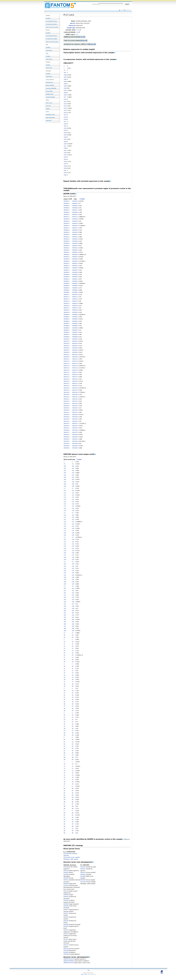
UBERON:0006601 (68, 961)
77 (64, 779)
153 (65, 595)
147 (65, 579)
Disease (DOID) (50, 85)
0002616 (66, 926)
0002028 (66, 952)
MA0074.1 (67, 303)
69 (64, 759)
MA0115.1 (67, 368)
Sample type (71, 27)
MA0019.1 (67, 221)
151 (65, 590)
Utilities (48, 108)
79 (64, 784)
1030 (65, 148)
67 (64, 755)
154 (65, 597)
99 (64, 833)
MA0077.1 (67, 308)
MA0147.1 (67, 412)
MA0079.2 (67, 312)
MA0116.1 (67, 370)
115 (65, 501)
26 (64, 655)
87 (64, 804)
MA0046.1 (67, 254)
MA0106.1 (67, 352)
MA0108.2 (67, 356)
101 (65, 97)
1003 (65, 81)
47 (64, 706)
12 (64, 512)
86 (64, 801)
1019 (65, 119)
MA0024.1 (67, 223)
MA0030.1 (67, 234)
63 (64, 746)
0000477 (66, 913)
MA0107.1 (67, 354)
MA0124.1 (67, 379)
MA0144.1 (67, 405)
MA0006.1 (67, 207)
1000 (65, 75)
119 (65, 510)
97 (64, 828)
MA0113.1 (67, 363)
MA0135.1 (67, 385)
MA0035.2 (67, 239)
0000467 (66, 917)
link (77, 32)
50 (64, 715)
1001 (65, 77)
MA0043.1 (67, 252)
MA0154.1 (67, 425)
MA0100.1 (67, 339)
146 (65, 577)
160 (65, 610)
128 (65, 533)
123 (65, 521)
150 (65, 588)
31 (64, 668)
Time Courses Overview (52, 27)
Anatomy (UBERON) (51, 88)
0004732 (66, 933)
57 (64, 730)
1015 (65, 110)
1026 (65, 137)
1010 (65, 99)
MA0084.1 (67, 321)
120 (65, 515)
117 (65, 506)
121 (65, 517)
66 (64, 753)
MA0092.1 (67, 332)
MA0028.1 (67, 230)
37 (64, 681)
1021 (65, 126)
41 (64, 693)
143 (65, 570)
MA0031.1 (67, 236)
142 (65, 568)
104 (65, 170)
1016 (65, 112)
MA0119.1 (67, 374)
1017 (65, 115)
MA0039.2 (67, 243)
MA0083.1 (67, 319)
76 (64, 777)
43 (64, 697)
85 (64, 799)
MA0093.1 (67, 334)
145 (65, 575)
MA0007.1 (67, 210)
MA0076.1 (67, 305)
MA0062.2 (67, 281)
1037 (65, 163)
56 (64, 728)
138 (65, 557)
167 (65, 626)
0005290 (66, 954)
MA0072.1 (67, 299)
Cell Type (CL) (49, 82)
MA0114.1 (67, 365)
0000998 (82, 876)
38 (64, 684)
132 (65, 544)
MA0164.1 (67, 443)
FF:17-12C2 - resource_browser (59, 4)
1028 (65, 141)
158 (65, 606)
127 (65, 530)
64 (64, 748)
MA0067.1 (67, 288)
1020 (65, 123)
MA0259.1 (67, 448)
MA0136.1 (67, 388)
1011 (65, 101)
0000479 (66, 878)
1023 (65, 130)
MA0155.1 (67, 428)
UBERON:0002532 (68, 959)
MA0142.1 (67, 401)
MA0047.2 (67, 256)
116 (65, 504)
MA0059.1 (67, 274)
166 (65, 624)
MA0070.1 (67, 294)
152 (65, 593)
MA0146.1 (67, 410)
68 (64, 757)
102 (65, 121)
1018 (65, 117)
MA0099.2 (67, 336)
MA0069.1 (67, 292)
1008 (65, 92)
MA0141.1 (67, 399)
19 (64, 637)
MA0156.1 (67, 430)
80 (64, 788)
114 (65, 499)
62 (64, 744)
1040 (65, 172)
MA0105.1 (67, 350)
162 (65, 615)
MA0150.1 (67, 419)
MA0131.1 (67, 383)
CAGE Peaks (49, 50)
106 (65, 479)
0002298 (66, 950)
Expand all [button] (48, 120)
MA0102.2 (67, 343)
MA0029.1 (67, 232)
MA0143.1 (67, 403)
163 (65, 617)
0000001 (82, 874)
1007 (65, 90)
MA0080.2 (67, 314)
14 (64, 561)
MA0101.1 (67, 341)
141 (65, 566)
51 (64, 717)
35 (64, 677)
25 (64, 653)
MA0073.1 (67, 301)
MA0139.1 (67, 394)
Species (72, 23)
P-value (82, 199)
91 (64, 815)
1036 (65, 161)
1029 (65, 143)
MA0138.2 (67, 392)
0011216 (66, 891)
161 (65, 612)
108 (65, 484)
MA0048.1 (67, 259)
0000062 (66, 894)
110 (65, 490)
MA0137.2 (67, 390)
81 (64, 790)
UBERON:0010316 (68, 962)
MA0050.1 (67, 261)
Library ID (72, 25)
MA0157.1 (67, 432)
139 (65, 559)
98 (64, 830)
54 (64, 724)
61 (64, 741)
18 (64, 635)
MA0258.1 (67, 445)
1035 (65, 159)
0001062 (66, 920)
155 (65, 599)
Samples (48, 18)
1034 (65, 157)
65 (64, 750)
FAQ (88, 970)
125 (65, 526)
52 (64, 719)
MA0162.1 (67, 439)
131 (65, 541)
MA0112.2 (67, 361)
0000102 (82, 867)
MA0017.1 (67, 216)
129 (65, 535)
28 (64, 659)
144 (65, 572)
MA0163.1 (67, 441)
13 (64, 537)
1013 (65, 106)
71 (64, 766)
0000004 (82, 880)
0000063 (66, 904)
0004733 (66, 930)
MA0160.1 (67, 437)
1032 (65, 152)
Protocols (48, 105)
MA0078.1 (67, 310)
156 (65, 601)
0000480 (66, 924)
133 (65, 546)
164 (65, 619)
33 (64, 672)
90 (64, 813)
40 (64, 690)
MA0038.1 (67, 241)
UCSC (77, 30)
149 (65, 584)
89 (64, 808)
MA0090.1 (67, 328)
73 (64, 770)
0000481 (66, 906)
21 (64, 644)
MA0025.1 (67, 225)
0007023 (66, 870)
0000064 (66, 883)
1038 (65, 166)
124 (65, 524)
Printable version (50, 114)
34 (64, 675)
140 (65, 564)
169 (65, 630)
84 (64, 797)
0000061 (66, 896)
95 (64, 824)
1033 (65, 155)
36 (64, 679)
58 (64, 733)
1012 (65, 103)
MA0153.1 (67, 423)
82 (64, 793)
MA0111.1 (67, 359)
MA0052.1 (67, 265)
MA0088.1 (67, 325)
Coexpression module (51, 24)
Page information (50, 117)
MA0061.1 (67, 279)
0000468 (66, 867)
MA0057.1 (67, 270)
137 (65, 555)
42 (64, 695)
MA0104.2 (67, 348)
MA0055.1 (67, 268)
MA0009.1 (67, 212)
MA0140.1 (67, 396)
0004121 (66, 880)
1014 (65, 108)
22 (64, 646)
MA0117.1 (67, 372)
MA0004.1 (67, 205)
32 (64, 670)
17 (64, 633)
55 (64, 726)
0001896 (66, 874)
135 (65, 550)
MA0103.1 (67, 345)
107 (65, 481)
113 (65, 497)
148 (65, 581)
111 (65, 492)
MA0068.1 (67, 290)
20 (64, 641)
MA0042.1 (67, 250)
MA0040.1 (67, 245)
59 (64, 735)
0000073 (66, 909)
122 (65, 519)
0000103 (82, 872)
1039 (65, 168)
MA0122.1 (67, 376)
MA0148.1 (67, 414)
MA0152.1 (67, 421)
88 (64, 806)
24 (64, 650)
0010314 (66, 885)
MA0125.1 (67, 381)
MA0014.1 (67, 214)
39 (64, 686)
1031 (65, 150)
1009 (65, 95)
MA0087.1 (67, 323)
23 (64, 648)
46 (64, 704)
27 (64, 657)
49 (64, 710)
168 (65, 628)
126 (65, 528)
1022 (65, 128)
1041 (65, 175)
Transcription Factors (51, 21)
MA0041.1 (67, 248)
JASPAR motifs (49, 94)
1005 (65, 86)
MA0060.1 (67, 276)
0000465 (66, 900)
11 (64, 488)
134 (65, 548)
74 (64, 773)
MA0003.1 (67, 203)
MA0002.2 (67, 201)
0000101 (82, 868)
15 (64, 586)
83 (64, 795)
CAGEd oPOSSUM (50, 97)
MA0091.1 (67, 330)
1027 (65, 139)
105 (65, 477)
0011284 (82, 881)
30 (64, 666)
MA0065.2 (67, 283)
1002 (65, 79)
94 (64, 821)
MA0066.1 (67, 285)
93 (64, 819)
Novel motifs (49, 91)
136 (65, 552)
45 (64, 701)
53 (64, 721)
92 (64, 817)
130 (65, 539)
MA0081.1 (67, 316)
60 (64, 739)
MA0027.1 (67, 228)
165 (65, 621)
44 (64, 699)
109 (65, 486)
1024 (65, 132)
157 (65, 604)
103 (65, 146)
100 (65, 72)
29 (64, 661)
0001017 (66, 945)
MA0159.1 (67, 434)
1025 (65, 135)
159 (65, 608)
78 (64, 781)
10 (64, 70)
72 (64, 768)
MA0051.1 (67, 263)
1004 (65, 83)
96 (64, 826)
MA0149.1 (67, 416)
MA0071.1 (67, 296)
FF (124, 10)
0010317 (66, 939)
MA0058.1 (67, 272)
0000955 (66, 872)
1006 (65, 88)
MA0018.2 (67, 219)
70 (64, 764)
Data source (49, 102)
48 (64, 708)
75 (64, 775)
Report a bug (84, 974)
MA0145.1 (67, 408)
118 (65, 508)
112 (65, 495)
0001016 (66, 948)
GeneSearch (95, 4)
